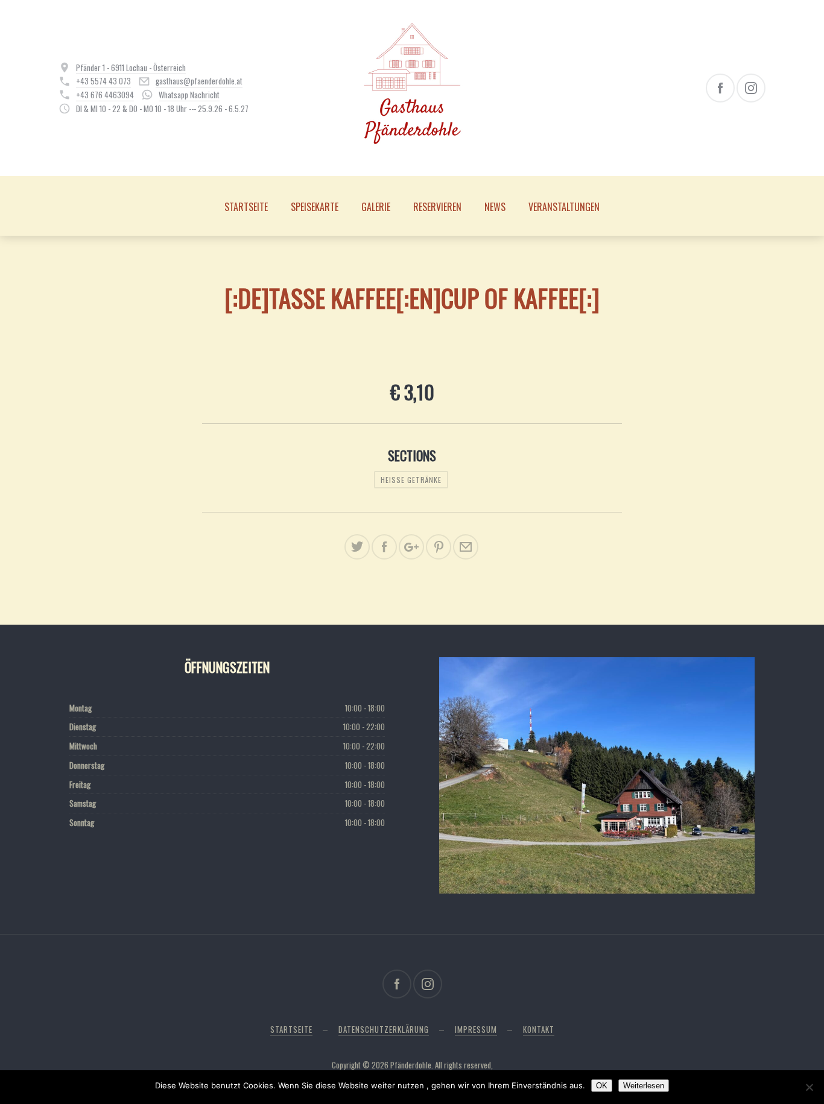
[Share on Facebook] (384, 547)
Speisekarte (314, 207)
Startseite (246, 207)
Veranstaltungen (564, 207)
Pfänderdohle (410, 1065)
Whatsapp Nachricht (189, 95)
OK (601, 1085)
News (494, 207)
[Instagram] (751, 88)
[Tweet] (357, 547)
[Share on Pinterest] (438, 547)
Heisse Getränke (411, 480)
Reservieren (437, 207)
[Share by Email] (465, 547)
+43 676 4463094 (105, 95)
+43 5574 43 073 (103, 81)
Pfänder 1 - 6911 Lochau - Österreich (131, 68)
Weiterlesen (643, 1085)
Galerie (375, 207)
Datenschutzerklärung (383, 1029)
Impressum (476, 1029)
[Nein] (809, 1087)
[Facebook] (720, 88)
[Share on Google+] (411, 547)
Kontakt (538, 1029)
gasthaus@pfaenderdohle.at (199, 81)
